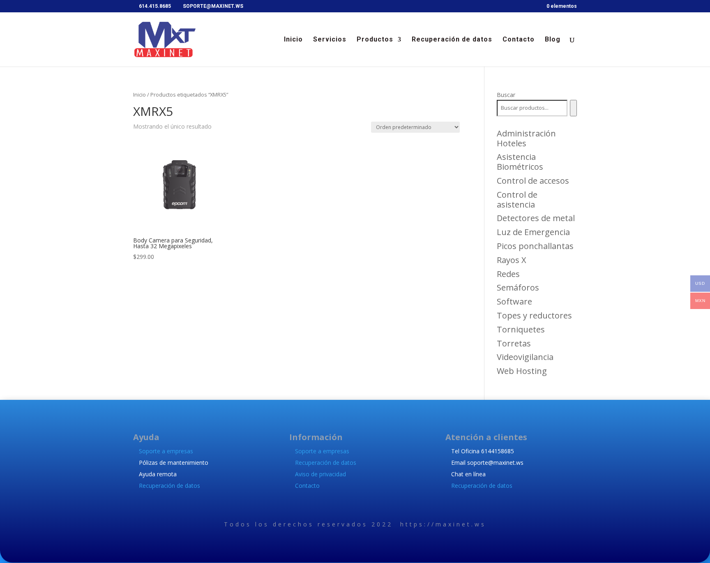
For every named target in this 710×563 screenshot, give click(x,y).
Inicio (293, 40)
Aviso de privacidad (320, 474)
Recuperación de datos (452, 40)
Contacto (519, 40)
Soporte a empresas (166, 451)
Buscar (506, 95)
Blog (552, 40)
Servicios (329, 40)
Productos (375, 40)
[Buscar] (573, 108)
